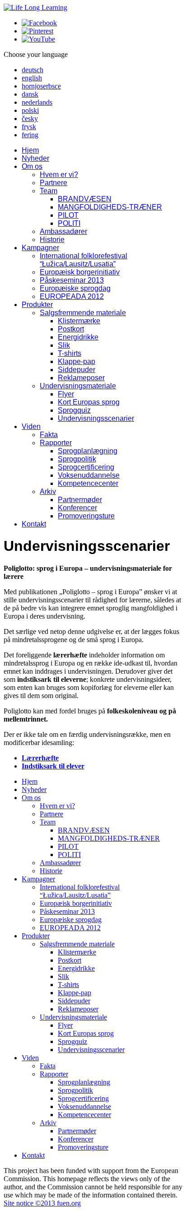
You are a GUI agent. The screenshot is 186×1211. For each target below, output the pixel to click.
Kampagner (40, 248)
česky (30, 118)
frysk (29, 126)
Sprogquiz (74, 410)
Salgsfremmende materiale (83, 313)
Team (48, 191)
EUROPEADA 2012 (72, 296)
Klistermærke (79, 321)
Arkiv (48, 491)
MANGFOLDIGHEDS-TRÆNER (110, 207)
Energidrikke (78, 337)
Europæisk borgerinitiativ (80, 272)
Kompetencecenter (88, 483)
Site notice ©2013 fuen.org (42, 1203)
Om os (32, 166)
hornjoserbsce (41, 86)
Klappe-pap (76, 361)
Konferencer (77, 508)
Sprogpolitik (77, 459)
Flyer (66, 394)
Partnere (53, 182)
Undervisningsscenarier (96, 418)
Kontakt (34, 524)
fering (30, 135)
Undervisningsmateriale (78, 386)
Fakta (49, 434)
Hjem (30, 150)
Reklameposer (81, 378)
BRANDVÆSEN (85, 199)
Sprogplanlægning (87, 451)
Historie (52, 239)
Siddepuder (76, 369)
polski (30, 110)
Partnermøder (80, 499)
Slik (64, 345)
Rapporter (56, 443)
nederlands (37, 102)
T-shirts (69, 353)
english (32, 78)
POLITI (69, 223)
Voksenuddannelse (89, 475)
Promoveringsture (86, 516)
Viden (31, 426)
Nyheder (35, 158)
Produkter (37, 304)
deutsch (32, 70)
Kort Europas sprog (89, 402)
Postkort (71, 329)
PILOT (68, 215)
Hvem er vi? (59, 174)
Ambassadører (63, 231)
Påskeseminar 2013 (72, 280)
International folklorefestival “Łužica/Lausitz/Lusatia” (83, 260)
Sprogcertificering (86, 467)
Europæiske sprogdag (75, 288)
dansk (30, 94)
